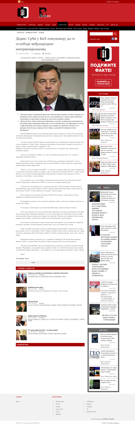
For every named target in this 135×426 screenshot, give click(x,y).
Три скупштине (33, 28)
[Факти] (39, 12)
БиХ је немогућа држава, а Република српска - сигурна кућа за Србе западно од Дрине (109, 337)
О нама (24, 423)
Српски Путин (33, 301)
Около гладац (77, 28)
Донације (31, 423)
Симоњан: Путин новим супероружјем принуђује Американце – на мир (109, 307)
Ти (87, 409)
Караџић (90, 28)
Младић (69, 28)
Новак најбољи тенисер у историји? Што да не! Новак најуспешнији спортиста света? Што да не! (109, 102)
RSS (22, 2)
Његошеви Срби (61, 28)
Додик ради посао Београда (37, 316)
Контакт (37, 423)
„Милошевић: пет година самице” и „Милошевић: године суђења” (109, 370)
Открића (89, 407)
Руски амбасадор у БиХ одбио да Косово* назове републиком (109, 228)
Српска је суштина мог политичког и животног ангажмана (48, 273)
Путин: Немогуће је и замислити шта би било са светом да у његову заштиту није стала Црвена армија (109, 256)
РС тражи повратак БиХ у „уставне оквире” (43, 330)
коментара (37, 54)
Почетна (20, 32)
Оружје (88, 404)
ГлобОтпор (89, 401)
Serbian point (60, 401)
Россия (58, 404)
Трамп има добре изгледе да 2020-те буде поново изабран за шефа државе (109, 164)
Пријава (109, 1)
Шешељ (96, 28)
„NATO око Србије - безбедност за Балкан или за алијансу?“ (109, 284)
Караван (58, 414)
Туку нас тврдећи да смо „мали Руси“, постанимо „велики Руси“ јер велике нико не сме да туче (109, 132)
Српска (52, 28)
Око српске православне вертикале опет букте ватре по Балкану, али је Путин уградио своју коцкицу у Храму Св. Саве (109, 118)
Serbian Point (31, 32)
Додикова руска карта (35, 287)
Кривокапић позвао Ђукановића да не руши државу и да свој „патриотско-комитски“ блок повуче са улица (108, 196)
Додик (41, 32)
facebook (112, 39)
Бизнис (58, 407)
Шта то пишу (105, 28)
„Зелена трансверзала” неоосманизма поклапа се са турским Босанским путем (109, 354)
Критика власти (44, 28)
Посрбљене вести (21, 28)
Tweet (33, 262)
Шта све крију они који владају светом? (108, 381)
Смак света (59, 409)
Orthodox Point (91, 412)
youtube (116, 39)
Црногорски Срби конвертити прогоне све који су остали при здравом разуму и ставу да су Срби (109, 150)
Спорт (58, 412)
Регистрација (115, 1)
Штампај (48, 54)
